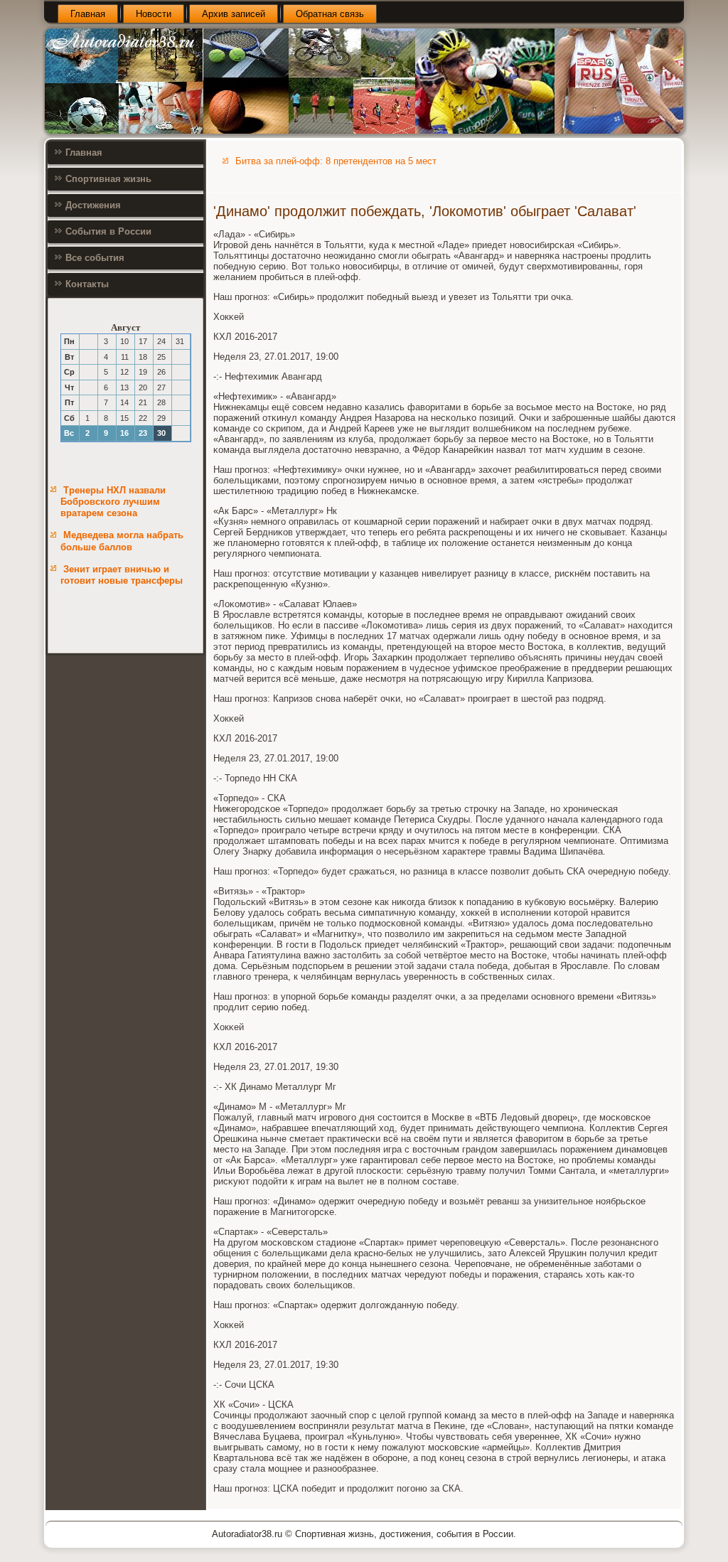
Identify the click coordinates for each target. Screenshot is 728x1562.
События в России (108, 231)
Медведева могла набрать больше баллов (121, 541)
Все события (94, 257)
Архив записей (233, 14)
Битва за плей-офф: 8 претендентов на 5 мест (336, 161)
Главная (87, 14)
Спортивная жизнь (108, 178)
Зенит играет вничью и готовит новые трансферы (121, 575)
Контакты (87, 284)
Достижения (93, 205)
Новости (153, 14)
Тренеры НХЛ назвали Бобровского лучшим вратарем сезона (113, 502)
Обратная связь (330, 14)
